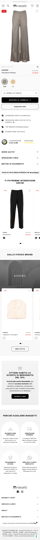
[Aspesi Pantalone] (17, 209)
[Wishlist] (32, 5)
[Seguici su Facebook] (18, 492)
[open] (4, 5)
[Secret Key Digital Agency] (33, 523)
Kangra (5, 70)
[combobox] (20, 93)
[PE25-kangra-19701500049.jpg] (20, 36)
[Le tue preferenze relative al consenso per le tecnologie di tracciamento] (36, 536)
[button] (18, 61)
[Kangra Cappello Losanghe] (17, 309)
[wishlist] (37, 11)
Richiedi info (37, 67)
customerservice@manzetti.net (28, 536)
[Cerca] (9, 5)
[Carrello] (37, 5)
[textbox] (20, 93)
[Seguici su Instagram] (22, 492)
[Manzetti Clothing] (20, 6)
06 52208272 (9, 536)
